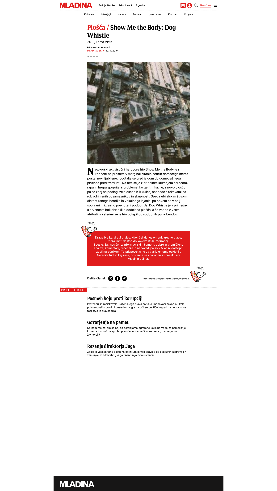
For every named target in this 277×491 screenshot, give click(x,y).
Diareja (137, 14)
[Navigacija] (215, 5)
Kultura (122, 14)
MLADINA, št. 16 (96, 50)
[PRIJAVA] (189, 5)
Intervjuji (106, 14)
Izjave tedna (154, 14)
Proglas (188, 14)
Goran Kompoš (101, 47)
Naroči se (205, 5)
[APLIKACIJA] (183, 5)
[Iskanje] (195, 5)
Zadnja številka (107, 5)
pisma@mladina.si (180, 279)
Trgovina (140, 5)
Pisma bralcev (149, 279)
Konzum (172, 14)
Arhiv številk (125, 5)
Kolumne (89, 14)
